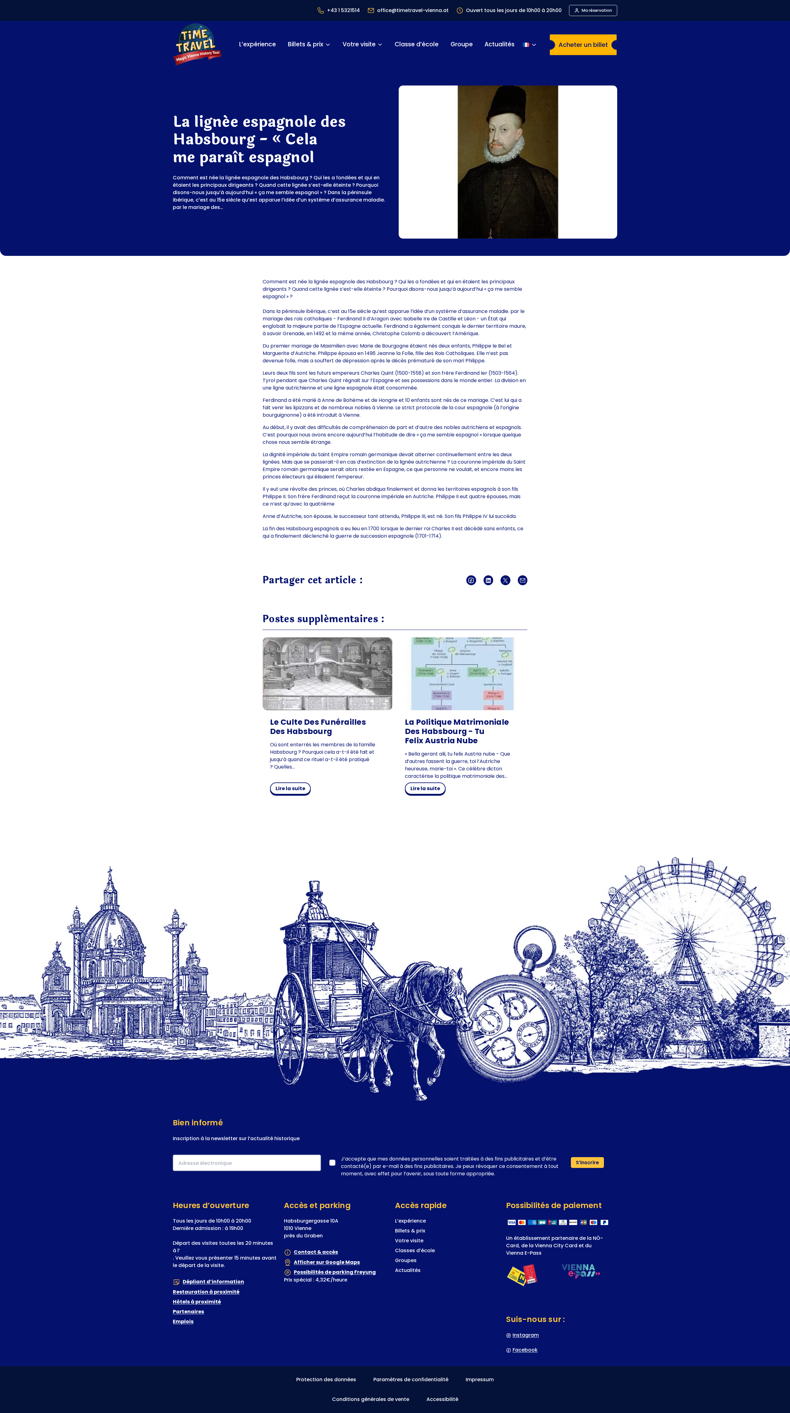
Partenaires (188, 1311)
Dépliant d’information (213, 1281)
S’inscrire (587, 1162)
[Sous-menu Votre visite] (380, 45)
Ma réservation (597, 10)
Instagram (526, 1335)
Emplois (183, 1321)
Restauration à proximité (206, 1291)
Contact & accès (316, 1252)
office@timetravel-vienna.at (413, 10)
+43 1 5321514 (343, 10)
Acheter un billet (583, 44)
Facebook (525, 1349)
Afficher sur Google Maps (327, 1262)
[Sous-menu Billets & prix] (328, 45)
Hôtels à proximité (197, 1301)
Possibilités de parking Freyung (335, 1272)
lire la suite (292, 789)
